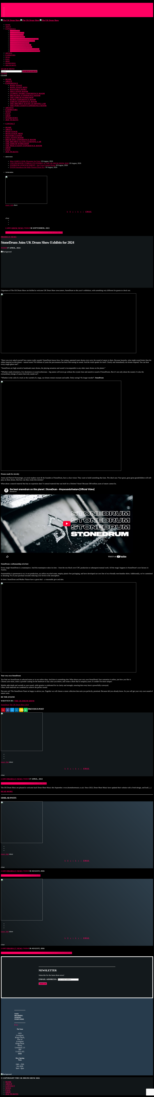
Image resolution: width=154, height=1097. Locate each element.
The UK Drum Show (24, 701)
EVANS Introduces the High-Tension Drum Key (27, 167)
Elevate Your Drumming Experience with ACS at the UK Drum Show (34, 232)
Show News (18, 228)
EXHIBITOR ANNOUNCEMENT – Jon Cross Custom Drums (32, 165)
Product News (8, 237)
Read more (7, 791)
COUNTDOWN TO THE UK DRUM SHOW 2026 (23, 3)
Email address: (48, 979)
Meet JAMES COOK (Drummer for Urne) (25, 161)
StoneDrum (5, 705)
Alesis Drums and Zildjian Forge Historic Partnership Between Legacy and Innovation (36, 953)
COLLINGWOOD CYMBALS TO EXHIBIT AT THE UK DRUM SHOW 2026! (39, 163)
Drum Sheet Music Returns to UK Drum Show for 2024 (24, 783)
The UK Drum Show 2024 (19, 705)
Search (30, 71)
